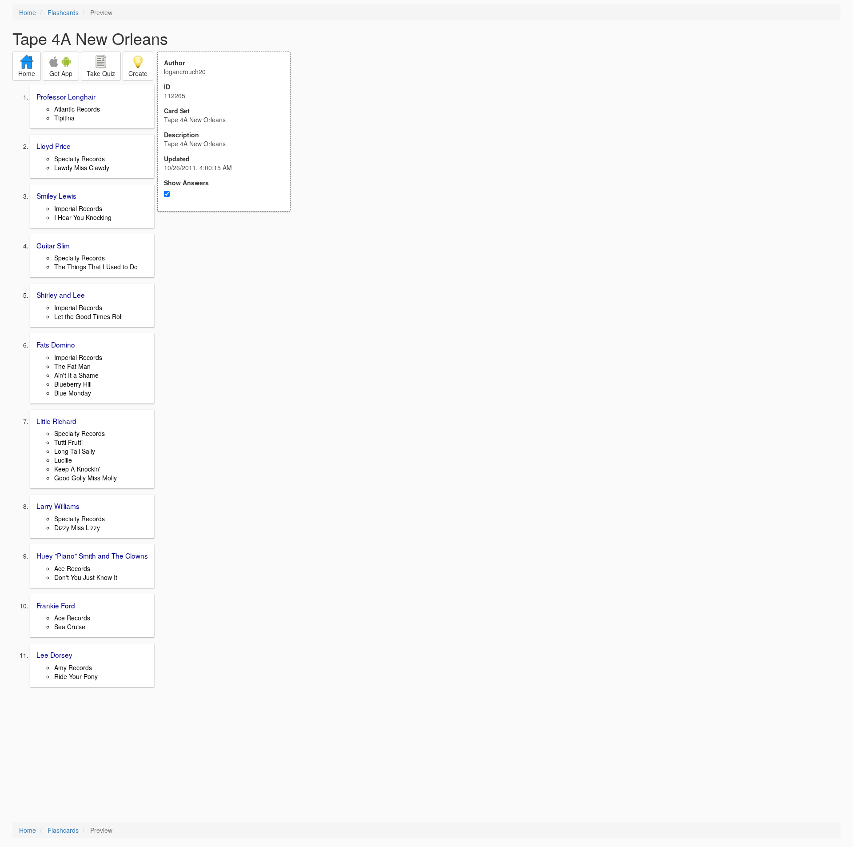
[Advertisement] (228, 298)
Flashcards (63, 12)
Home (27, 12)
